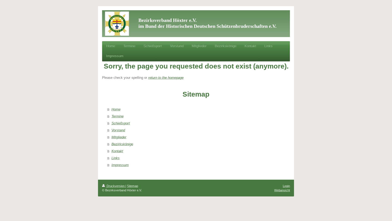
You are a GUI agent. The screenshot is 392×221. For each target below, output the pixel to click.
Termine (117, 116)
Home (115, 109)
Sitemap (132, 186)
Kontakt (117, 151)
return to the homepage (166, 78)
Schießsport (120, 123)
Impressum (120, 165)
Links (115, 158)
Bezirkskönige (122, 144)
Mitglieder (118, 137)
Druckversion (115, 186)
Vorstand (118, 130)
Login (286, 186)
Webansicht (282, 190)
